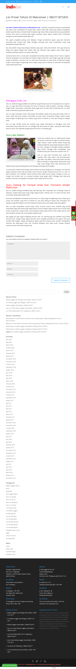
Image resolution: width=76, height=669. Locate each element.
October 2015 (10, 456)
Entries (9, 549)
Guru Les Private (28, 20)
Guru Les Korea (10, 499)
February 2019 (10, 353)
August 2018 (10, 370)
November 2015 (11, 453)
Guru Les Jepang (11, 497)
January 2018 (10, 386)
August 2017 (10, 400)
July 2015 (8, 464)
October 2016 (10, 428)
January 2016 (10, 447)
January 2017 (10, 420)
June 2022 (9, 339)
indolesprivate (49, 619)
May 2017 (9, 409)
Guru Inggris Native (12, 494)
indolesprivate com (45, 628)
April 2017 (9, 411)
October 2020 (10, 348)
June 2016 (9, 439)
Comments (10, 551)
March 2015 (9, 472)
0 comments (52, 20)
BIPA (7, 488)
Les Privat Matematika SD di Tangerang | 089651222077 (23, 311)
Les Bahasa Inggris (11, 511)
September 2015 (11, 459)
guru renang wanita (61, 626)
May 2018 (9, 375)
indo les (51, 613)
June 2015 (9, 467)
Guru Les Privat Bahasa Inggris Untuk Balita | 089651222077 (24, 308)
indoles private (43, 613)
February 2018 (10, 384)
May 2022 (9, 342)
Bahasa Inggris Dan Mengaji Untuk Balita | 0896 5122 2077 (24, 300)
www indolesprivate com (46, 617)
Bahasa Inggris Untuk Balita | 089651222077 (19, 305)
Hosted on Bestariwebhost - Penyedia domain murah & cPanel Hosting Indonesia (54, 666)
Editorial (10, 20)
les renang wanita (63, 615)
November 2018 (11, 362)
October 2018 (10, 364)
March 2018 (9, 381)
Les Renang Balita (11, 519)
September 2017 (11, 398)
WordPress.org (10, 554)
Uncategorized (10, 538)
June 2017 (9, 406)
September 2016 (11, 431)
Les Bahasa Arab (11, 508)
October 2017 (10, 395)
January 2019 (10, 356)
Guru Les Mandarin (11, 502)
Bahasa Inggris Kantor (12, 486)
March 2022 (9, 345)
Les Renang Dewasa (12, 522)
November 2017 (11, 392)
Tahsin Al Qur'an (42, 20)
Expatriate (9, 491)
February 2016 (10, 445)
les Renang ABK (11, 513)
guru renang (55, 628)
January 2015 (10, 475)
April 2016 (9, 442)
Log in (8, 546)
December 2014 (11, 478)
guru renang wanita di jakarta (52, 624)
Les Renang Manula (12, 524)
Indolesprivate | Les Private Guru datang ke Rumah (43, 664)
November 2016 (11, 425)
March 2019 (9, 350)
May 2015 (9, 470)
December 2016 (11, 423)
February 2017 (10, 417)
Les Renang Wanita (12, 527)
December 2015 (11, 450)
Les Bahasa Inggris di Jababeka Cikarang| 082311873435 (30, 326)
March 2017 (9, 414)
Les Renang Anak (11, 516)
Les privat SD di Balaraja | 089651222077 (19, 646)
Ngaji (35, 20)
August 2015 (10, 461)
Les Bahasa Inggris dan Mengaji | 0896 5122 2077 (21, 302)
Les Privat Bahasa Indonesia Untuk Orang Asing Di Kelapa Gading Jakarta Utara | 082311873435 (39, 323)
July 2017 (8, 403)
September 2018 (11, 367)
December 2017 (11, 389)
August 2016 (10, 434)
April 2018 (9, 378)
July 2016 (8, 436)
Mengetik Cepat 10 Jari (13, 530)
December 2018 (11, 359)
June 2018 (9, 373)
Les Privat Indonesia (51, 615)
